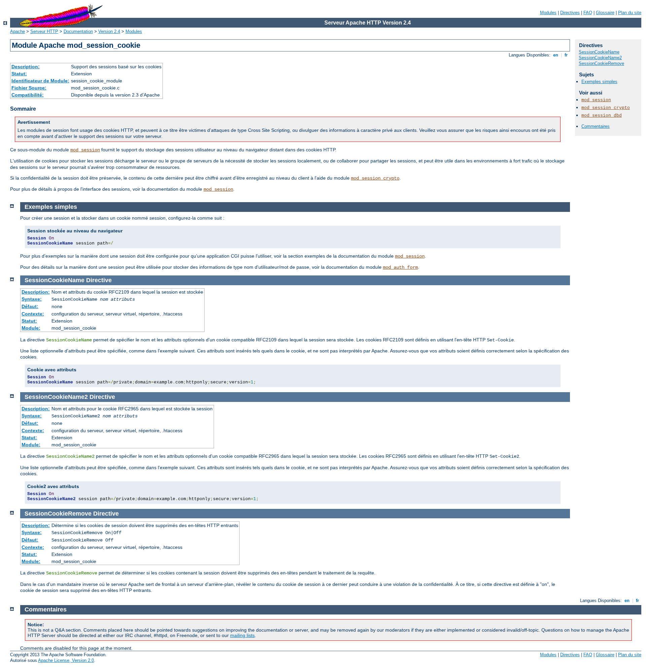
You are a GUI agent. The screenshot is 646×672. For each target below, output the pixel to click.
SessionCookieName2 (600, 57)
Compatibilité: (27, 95)
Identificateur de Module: (40, 80)
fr (566, 55)
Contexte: (33, 313)
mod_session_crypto (375, 178)
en (556, 55)
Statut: (19, 73)
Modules (548, 12)
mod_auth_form (400, 267)
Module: (31, 328)
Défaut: (30, 306)
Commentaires (595, 126)
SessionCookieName (599, 51)
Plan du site (629, 12)
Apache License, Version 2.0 (66, 660)
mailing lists (242, 635)
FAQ (587, 12)
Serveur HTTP (44, 31)
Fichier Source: (28, 87)
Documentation (78, 31)
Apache (17, 31)
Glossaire (605, 12)
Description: (25, 66)
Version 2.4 (109, 31)
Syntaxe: (32, 299)
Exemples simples (599, 81)
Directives (570, 12)
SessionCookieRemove (601, 63)
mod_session (85, 150)
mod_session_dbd (601, 115)
